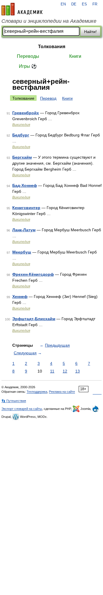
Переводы (28, 56)
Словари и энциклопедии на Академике (48, 21)
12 (65, 371)
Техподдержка (37, 391)
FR (94, 4)
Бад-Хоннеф (24, 185)
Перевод (48, 98)
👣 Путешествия (13, 400)
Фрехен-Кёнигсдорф (33, 274)
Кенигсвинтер (26, 207)
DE (73, 4)
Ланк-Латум (23, 230)
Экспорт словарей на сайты (21, 408)
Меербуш (21, 252)
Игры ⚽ (28, 66)
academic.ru (22, 9)
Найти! (90, 31)
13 (77, 371)
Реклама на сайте (62, 391)
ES (84, 4)
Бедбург (20, 135)
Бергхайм (22, 157)
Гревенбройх (25, 113)
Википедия (21, 125)
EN (63, 4)
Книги (75, 56)
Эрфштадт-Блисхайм (33, 318)
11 (52, 371)
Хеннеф (19, 296)
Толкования (51, 46)
